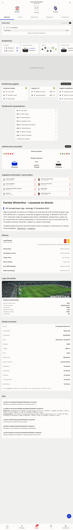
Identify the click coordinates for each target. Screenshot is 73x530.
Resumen (7, 17)
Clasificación (65, 17)
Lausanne (31, 228)
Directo (20, 17)
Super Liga (67, 331)
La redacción (9, 388)
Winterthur (21, 228)
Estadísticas (49, 17)
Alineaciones (34, 17)
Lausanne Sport (65, 362)
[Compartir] (70, 3)
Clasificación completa (23, 139)
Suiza (68, 353)
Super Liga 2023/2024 (37, 1)
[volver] (3, 3)
